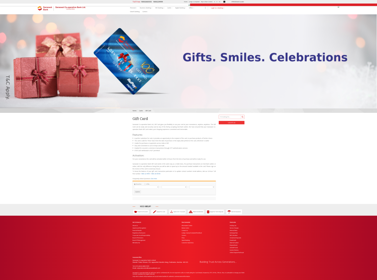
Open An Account (143, 212)
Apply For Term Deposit (216, 212)
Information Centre (187, 225)
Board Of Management (139, 240)
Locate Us (231, 123)
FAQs (183, 238)
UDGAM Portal (234, 247)
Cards (169, 8)
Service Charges (234, 228)
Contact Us (185, 230)
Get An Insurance (236, 212)
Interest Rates (233, 230)
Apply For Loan (161, 212)
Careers (144, 11)
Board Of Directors (138, 238)
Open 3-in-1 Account (179, 212)
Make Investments (198, 212)
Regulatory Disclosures (139, 233)
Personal (133, 8)
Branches (138, 184)
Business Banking (145, 8)
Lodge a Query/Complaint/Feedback (192, 233)
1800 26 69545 (155, 174)
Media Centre (185, 228)
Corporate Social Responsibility (141, 235)
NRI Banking (159, 8)
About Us (135, 225)
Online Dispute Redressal (237, 252)
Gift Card (148, 111)
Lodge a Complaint (194, 2)
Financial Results (137, 230)
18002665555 (142, 1)
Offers (191, 8)
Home (185, 2)
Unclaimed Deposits (235, 238)
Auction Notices (234, 250)
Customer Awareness (188, 243)
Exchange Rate (234, 233)
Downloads (233, 240)
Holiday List (233, 225)
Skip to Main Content (206, 2)
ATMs (147, 184)
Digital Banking (180, 8)
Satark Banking (135, 11)
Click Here (154, 179)
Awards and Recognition (139, 228)
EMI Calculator (234, 235)
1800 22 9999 (145, 174)
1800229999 (158, 1)
